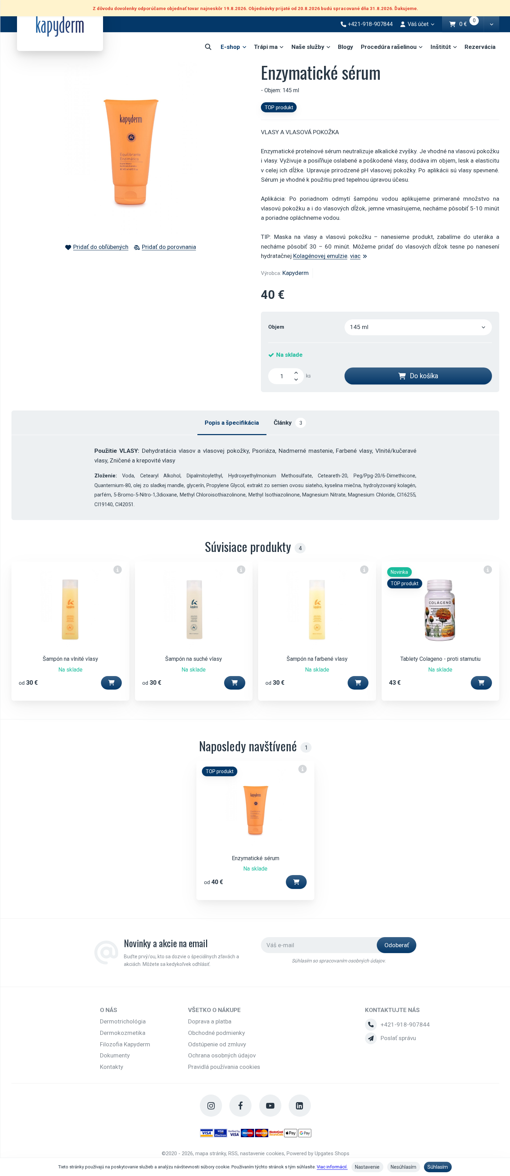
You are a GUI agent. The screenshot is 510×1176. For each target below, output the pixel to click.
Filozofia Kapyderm (125, 1044)
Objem (276, 327)
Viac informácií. (332, 1166)
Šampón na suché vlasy (193, 659)
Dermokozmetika (122, 1032)
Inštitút (441, 46)
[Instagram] (211, 1106)
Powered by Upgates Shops (318, 1153)
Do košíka (424, 376)
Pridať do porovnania (169, 246)
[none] (117, 569)
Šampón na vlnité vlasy (70, 659)
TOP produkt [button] (279, 107)
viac (355, 255)
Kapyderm (295, 272)
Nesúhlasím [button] (403, 1167)
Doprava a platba (209, 1021)
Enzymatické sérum (255, 858)
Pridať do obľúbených (100, 246)
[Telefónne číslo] (371, 1024)
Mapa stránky (210, 1153)
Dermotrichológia (123, 1021)
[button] (491, 24)
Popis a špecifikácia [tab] (232, 422)
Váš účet (418, 24)
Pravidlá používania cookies (224, 1066)
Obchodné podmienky (216, 1032)
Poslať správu (398, 1038)
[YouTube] (270, 1106)
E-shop (230, 46)
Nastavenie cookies (262, 1153)
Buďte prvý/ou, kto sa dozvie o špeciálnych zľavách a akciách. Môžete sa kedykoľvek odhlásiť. (181, 960)
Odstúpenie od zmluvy (217, 1044)
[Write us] (371, 1038)
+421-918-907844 (405, 1024)
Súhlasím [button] (437, 1167)
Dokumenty (115, 1055)
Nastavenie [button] (367, 1167)
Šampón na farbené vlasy (317, 659)
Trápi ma (266, 46)
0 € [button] (471, 24)
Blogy (345, 46)
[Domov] (60, 25)
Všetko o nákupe (214, 1009)
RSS (233, 1153)
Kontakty (111, 1066)
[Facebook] (240, 1106)
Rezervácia (480, 46)
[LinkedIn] (300, 1106)
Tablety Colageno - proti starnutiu (440, 659)
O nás (108, 1009)
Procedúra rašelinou (389, 46)
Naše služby (307, 46)
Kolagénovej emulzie (320, 255)
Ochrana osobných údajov (222, 1055)
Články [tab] (288, 422)
